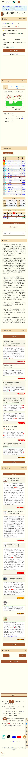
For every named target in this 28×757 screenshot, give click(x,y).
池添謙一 (24, 173)
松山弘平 (24, 163)
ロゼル (9, 182)
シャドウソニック (12, 189)
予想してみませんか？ (14, 227)
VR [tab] (22, 86)
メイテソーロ (11, 168)
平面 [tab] (11, 86)
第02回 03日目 (8, 23)
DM (12, 748)
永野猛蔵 (24, 194)
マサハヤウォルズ (12, 194)
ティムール (10, 166)
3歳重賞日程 (14, 54)
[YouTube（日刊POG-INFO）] (19, 737)
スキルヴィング (12, 161)
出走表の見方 (7, 233)
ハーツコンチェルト (13, 163)
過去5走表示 (8, 153)
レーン (23, 177)
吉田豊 (23, 170)
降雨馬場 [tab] (17, 87)
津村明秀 (24, 182)
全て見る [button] (14, 336)
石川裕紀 (24, 191)
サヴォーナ (10, 173)
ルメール (24, 161)
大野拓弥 (24, 180)
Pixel (4, 215)
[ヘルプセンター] (24, 737)
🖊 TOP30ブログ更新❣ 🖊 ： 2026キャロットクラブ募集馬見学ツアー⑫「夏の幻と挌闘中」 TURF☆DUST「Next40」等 (14, 8)
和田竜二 (24, 175)
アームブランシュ (12, 170)
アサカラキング (12, 191)
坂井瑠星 (24, 189)
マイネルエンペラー (13, 175)
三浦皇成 (24, 166)
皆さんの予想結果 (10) (14, 223)
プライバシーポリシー (14, 741)
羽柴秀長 (5, 217)
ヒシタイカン (11, 187)
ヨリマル (10, 184)
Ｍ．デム (24, 187)
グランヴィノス (12, 177)
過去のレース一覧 (14, 50)
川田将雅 (24, 168)
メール (18, 748)
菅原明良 (24, 184)
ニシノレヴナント (12, 180)
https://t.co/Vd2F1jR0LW (10, 636)
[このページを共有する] (2, 753)
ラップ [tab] (5, 87)
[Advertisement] (14, 66)
